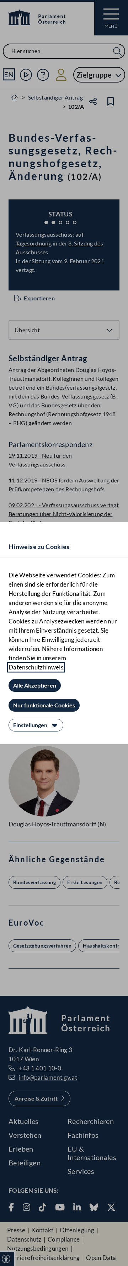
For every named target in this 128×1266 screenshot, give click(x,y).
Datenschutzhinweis (36, 667)
